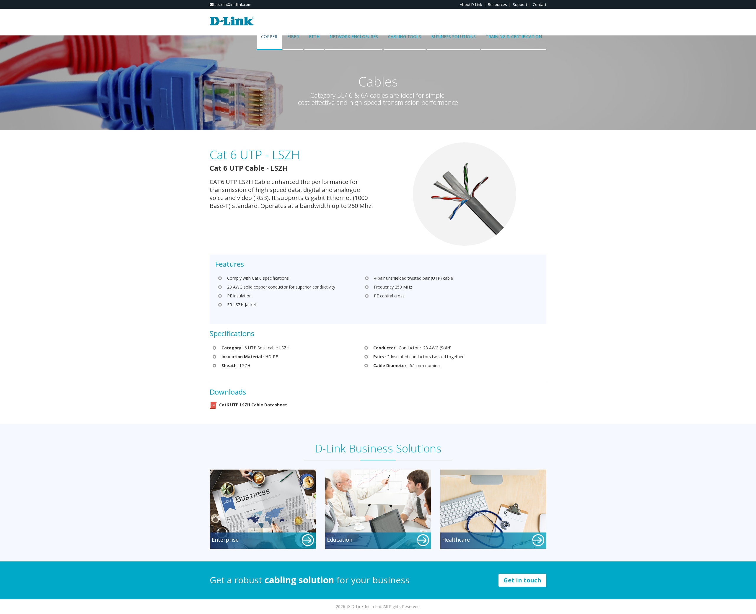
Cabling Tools (404, 36)
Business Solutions (453, 36)
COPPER (269, 36)
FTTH (314, 36)
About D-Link (471, 4)
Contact (539, 4)
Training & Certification (514, 36)
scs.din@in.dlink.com (232, 4)
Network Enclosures (354, 36)
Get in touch (522, 580)
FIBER (293, 36)
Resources (497, 4)
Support (520, 4)
